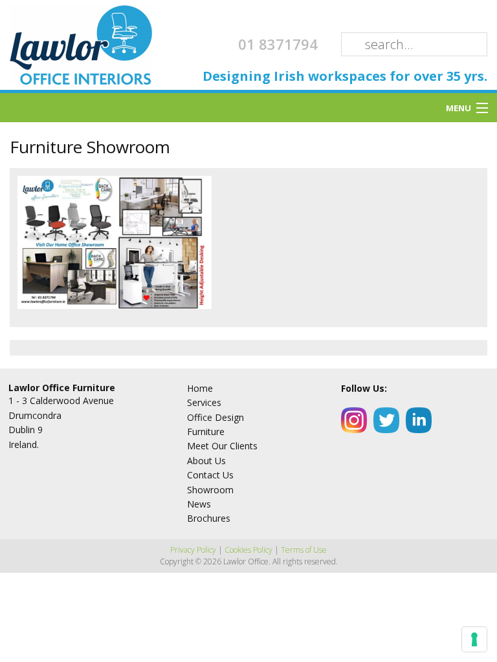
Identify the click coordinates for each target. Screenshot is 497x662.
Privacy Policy (193, 549)
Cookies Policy (248, 549)
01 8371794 (278, 44)
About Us (206, 460)
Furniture (206, 431)
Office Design (215, 417)
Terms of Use (304, 549)
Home (200, 388)
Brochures (208, 518)
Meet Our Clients (222, 446)
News (199, 504)
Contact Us (210, 475)
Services (204, 402)
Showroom (210, 490)
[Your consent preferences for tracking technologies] (474, 639)
